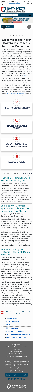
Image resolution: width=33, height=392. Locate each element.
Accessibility (7, 361)
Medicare (5, 32)
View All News (27, 173)
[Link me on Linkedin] (21, 379)
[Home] (13, 9)
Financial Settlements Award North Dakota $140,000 (15, 179)
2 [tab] (13, 35)
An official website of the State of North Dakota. (10, 2)
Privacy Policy (25, 361)
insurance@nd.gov (21, 356)
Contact (19, 365)
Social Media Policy (17, 371)
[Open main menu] (30, 15)
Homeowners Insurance (15, 331)
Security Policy (10, 365)
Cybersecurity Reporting (17, 368)
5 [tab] (22, 35)
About (26, 365)
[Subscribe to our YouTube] (18, 379)
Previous (4, 27)
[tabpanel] (16, 23)
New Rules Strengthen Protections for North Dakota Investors (16, 252)
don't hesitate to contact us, (16, 94)
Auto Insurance (12, 319)
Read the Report (7, 26)
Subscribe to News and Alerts (16, 375)
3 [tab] (16, 35)
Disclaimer (16, 361)
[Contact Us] (9, 379)
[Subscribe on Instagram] (24, 379)
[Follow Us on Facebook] (12, 379)
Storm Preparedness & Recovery (18, 334)
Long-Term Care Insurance (16, 338)
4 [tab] (19, 35)
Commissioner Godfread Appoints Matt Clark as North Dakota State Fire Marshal (15, 208)
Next (29, 27)
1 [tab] (10, 35)
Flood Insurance (12, 328)
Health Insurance (12, 322)
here (24, 75)
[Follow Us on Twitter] (15, 379)
